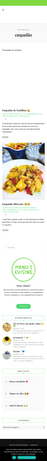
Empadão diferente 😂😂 (16, 204)
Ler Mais (23, 306)
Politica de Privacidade (26, 457)
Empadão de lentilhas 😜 (16, 110)
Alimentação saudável (11, 114)
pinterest (12, 3)
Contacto (34, 445)
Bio (40, 114)
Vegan (5, 212)
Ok (14, 457)
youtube (17, 3)
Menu (42, 14)
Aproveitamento (29, 208)
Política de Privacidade (18, 445)
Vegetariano (24, 116)
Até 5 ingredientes (30, 114)
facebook (3, 3)
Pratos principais (10, 116)
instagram (8, 3)
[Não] (44, 454)
